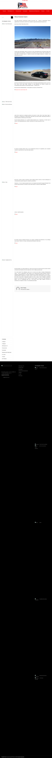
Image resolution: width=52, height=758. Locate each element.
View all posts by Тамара (25, 289)
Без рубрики (4, 358)
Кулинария (4, 350)
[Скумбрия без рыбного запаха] (3, 297)
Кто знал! (3, 354)
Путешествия (21, 367)
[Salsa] (3, 220)
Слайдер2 (4, 343)
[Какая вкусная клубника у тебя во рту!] (37, 675)
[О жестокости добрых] (3, 101)
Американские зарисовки (6, 352)
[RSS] (2, 3)
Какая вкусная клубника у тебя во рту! (43, 675)
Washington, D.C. (5, 345)
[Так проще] (37, 715)
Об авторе (20, 375)
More (26, 13)
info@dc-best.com (6, 377)
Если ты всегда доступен (8, 23)
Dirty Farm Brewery (8, 104)
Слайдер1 (4, 341)
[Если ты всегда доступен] (3, 61)
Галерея (3, 356)
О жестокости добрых (8, 101)
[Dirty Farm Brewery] (3, 142)
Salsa (6, 182)
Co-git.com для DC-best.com (11, 756)
